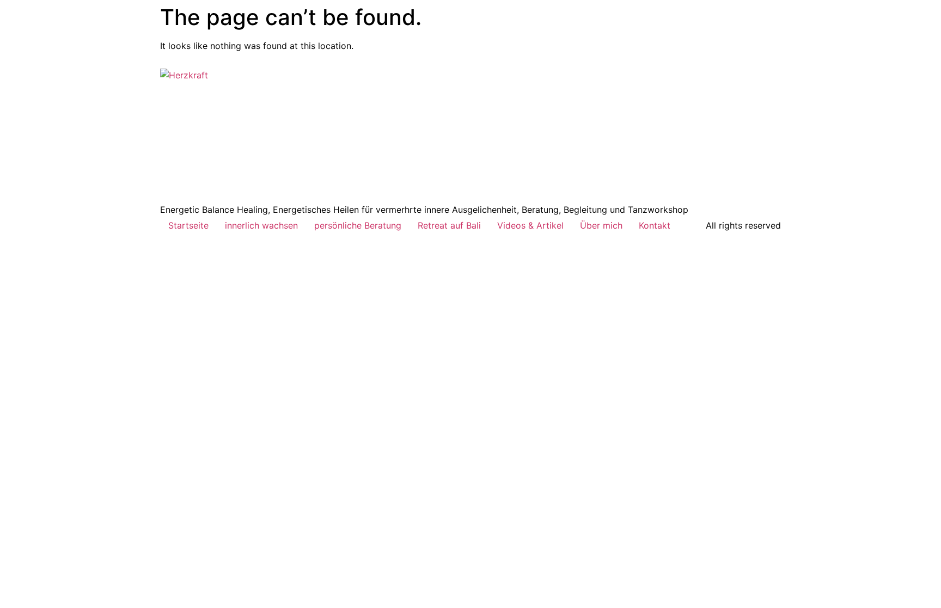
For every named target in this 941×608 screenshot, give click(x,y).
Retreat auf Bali (449, 225)
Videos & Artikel (530, 225)
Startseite (188, 225)
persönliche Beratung (357, 225)
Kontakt (654, 225)
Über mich (601, 225)
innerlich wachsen (261, 225)
